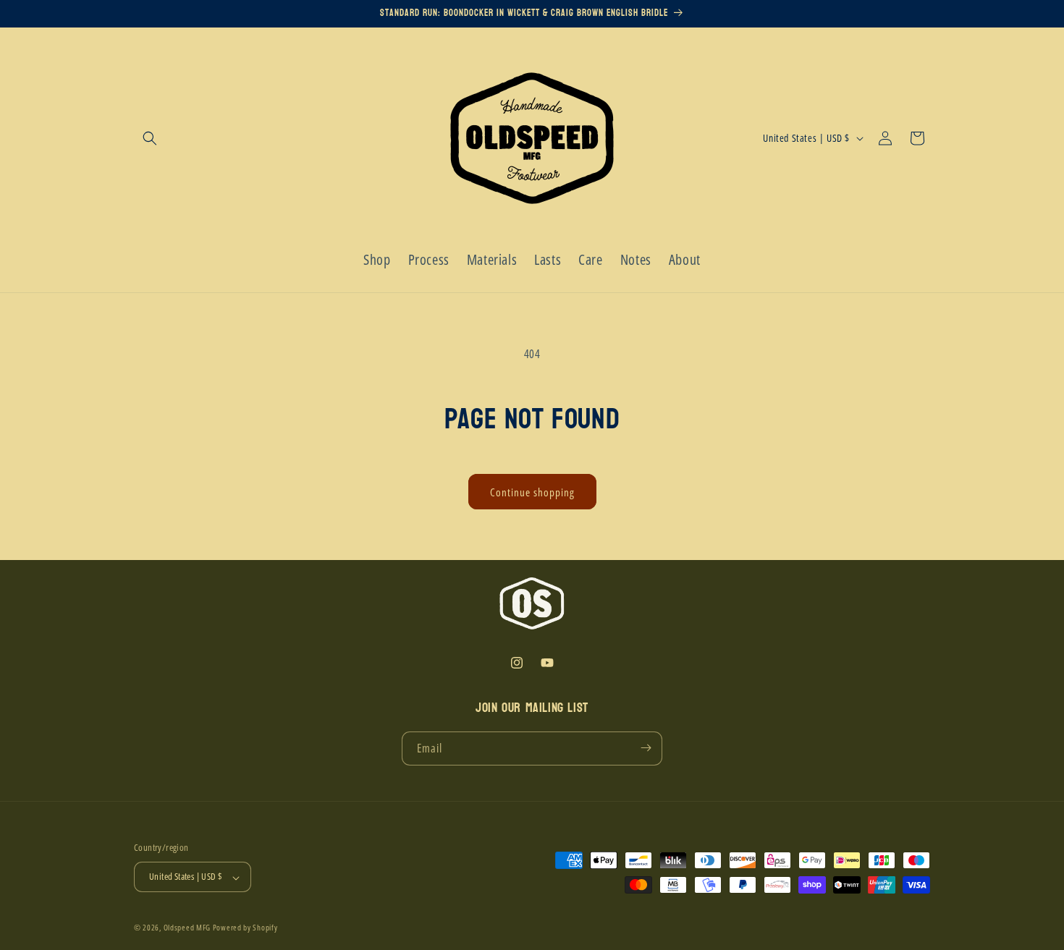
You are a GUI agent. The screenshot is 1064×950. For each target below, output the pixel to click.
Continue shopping (532, 492)
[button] (150, 138)
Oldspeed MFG (187, 928)
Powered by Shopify (245, 928)
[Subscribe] (646, 748)
